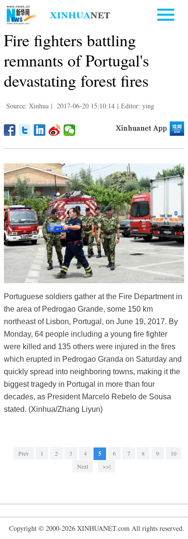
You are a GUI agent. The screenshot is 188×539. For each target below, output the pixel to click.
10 (173, 453)
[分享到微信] (70, 130)
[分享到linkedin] (40, 130)
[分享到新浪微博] (55, 130)
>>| (106, 466)
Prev (23, 453)
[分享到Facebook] (10, 130)
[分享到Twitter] (25, 130)
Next (82, 466)
